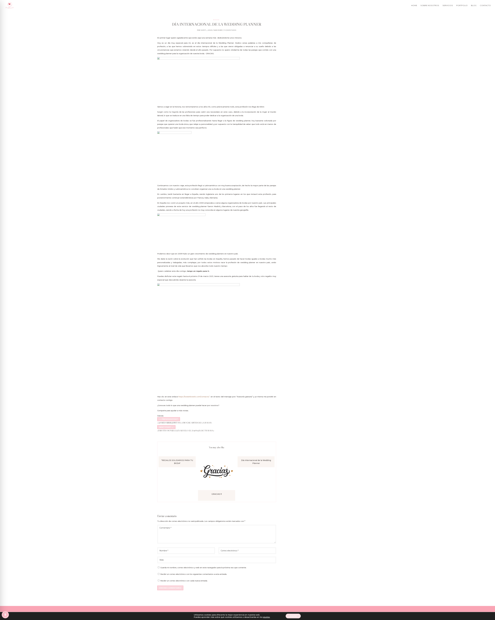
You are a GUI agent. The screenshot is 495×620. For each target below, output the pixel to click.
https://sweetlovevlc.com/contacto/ (193, 397)
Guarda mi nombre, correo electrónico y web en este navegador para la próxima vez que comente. (203, 568)
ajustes (266, 617)
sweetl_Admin (206, 30)
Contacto (485, 5)
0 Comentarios (230, 30)
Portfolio (462, 5)
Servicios (448, 5)
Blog (474, 5)
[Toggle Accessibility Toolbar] (5, 614)
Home (414, 5)
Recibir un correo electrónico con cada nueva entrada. (184, 581)
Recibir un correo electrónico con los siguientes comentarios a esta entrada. (193, 574)
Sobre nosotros (429, 5)
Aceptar (293, 616)
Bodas (216, 20)
